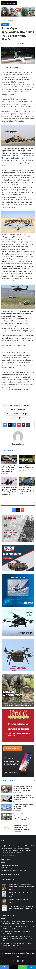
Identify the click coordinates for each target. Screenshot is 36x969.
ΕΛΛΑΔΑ (10, 20)
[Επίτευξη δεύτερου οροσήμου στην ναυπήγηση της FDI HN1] (27, 481)
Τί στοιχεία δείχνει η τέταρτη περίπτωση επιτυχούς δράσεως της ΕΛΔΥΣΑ (23, 797)
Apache (28, 405)
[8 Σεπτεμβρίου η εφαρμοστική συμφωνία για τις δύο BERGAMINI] (6, 807)
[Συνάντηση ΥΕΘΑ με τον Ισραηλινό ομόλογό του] (27, 459)
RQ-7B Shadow (13, 414)
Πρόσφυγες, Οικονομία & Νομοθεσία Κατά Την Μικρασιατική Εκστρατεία (21, 827)
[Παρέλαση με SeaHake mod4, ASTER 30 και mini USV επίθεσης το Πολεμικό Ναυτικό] (9, 459)
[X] (10, 425)
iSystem (19, 956)
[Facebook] (5, 425)
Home (5, 20)
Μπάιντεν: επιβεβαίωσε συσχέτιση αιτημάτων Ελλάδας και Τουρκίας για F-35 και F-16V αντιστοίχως (9, 491)
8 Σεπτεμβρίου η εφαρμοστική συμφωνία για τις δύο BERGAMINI (23, 807)
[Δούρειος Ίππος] (9, 3)
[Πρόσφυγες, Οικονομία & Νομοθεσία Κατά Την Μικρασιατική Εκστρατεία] (6, 827)
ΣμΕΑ (26, 414)
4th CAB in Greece (13, 405)
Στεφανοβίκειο (18, 418)
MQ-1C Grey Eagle (18, 410)
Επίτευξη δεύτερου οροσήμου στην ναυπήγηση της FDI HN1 (26, 489)
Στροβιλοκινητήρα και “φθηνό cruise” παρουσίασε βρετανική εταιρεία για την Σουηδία (23, 788)
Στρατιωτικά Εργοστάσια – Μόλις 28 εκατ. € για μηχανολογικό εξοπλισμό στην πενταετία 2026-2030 (18, 938)
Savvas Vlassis (8, 44)
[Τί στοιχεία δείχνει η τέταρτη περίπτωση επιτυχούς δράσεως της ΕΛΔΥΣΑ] (6, 798)
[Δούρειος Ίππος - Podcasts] (18, 12)
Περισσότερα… (11, 855)
